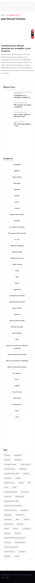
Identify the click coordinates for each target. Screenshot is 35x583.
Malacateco (24, 510)
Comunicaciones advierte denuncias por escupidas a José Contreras (15, 48)
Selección (18, 533)
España (18, 478)
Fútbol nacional (19, 121)
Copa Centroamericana (11, 473)
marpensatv (8, 515)
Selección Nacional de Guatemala (14, 538)
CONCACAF (22, 469)
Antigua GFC (18, 455)
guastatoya (24, 492)
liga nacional (19, 496)
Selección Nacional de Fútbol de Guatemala (23, 93)
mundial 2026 (8, 524)
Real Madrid (26, 528)
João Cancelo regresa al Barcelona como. (22, 115)
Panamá (15, 528)
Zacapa (17, 556)
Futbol (6, 487)
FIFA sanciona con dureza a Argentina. (22, 106)
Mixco (18, 519)
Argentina (7, 460)
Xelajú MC (22, 551)
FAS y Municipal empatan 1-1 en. (22, 125)
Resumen (7, 533)
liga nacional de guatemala (13, 505)
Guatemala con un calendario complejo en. (22, 96)
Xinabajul (7, 556)
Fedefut (21, 482)
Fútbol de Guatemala (10, 492)
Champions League (10, 464)
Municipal (20, 524)
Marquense (7, 519)
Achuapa (7, 455)
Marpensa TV (20, 515)
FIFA (29, 482)
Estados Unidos (9, 482)
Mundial (26, 519)
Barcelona (18, 460)
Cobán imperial (25, 464)
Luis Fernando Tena (10, 510)
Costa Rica (26, 473)
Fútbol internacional (20, 102)
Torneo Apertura (20, 542)
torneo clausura (9, 551)
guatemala (7, 496)
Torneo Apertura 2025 (11, 547)
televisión (7, 542)
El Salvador (7, 478)
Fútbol (15, 487)
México (6, 528)
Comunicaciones (9, 469)
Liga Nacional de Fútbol (11, 501)
